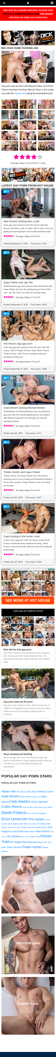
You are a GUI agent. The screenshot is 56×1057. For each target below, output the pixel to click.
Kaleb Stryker (42, 827)
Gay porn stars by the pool (18, 702)
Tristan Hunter (32, 847)
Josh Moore (31, 827)
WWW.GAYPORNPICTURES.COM (21, 14)
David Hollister (48, 807)
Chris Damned (39, 801)
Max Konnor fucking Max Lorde (21, 221)
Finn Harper (36, 819)
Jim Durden (41, 824)
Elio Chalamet (40, 813)
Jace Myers (13, 824)
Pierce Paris (25, 837)
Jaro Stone (32, 824)
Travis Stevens (14, 847)
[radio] (16, 157)
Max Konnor (43, 831)
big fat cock (20, 93)
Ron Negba (15, 842)
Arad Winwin (10, 796)
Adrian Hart (8, 791)
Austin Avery (25, 796)
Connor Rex (27, 807)
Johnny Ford (11, 827)
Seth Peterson (29, 842)
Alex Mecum (22, 792)
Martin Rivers (29, 832)
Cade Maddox (19, 801)
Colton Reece (11, 807)
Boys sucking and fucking (18, 754)
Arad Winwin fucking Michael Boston (24, 407)
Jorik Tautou (22, 827)
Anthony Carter (45, 791)
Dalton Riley (38, 807)
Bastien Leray (36, 797)
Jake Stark (23, 824)
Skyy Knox (42, 842)
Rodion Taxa (35, 837)
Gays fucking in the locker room (22, 536)
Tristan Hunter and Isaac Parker (22, 472)
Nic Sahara (13, 836)
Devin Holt (30, 813)
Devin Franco (13, 812)
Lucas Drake (17, 831)
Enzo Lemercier (14, 819)
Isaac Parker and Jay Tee (18, 282)
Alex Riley (32, 792)
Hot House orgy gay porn (18, 343)
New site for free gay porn (17, 649)
